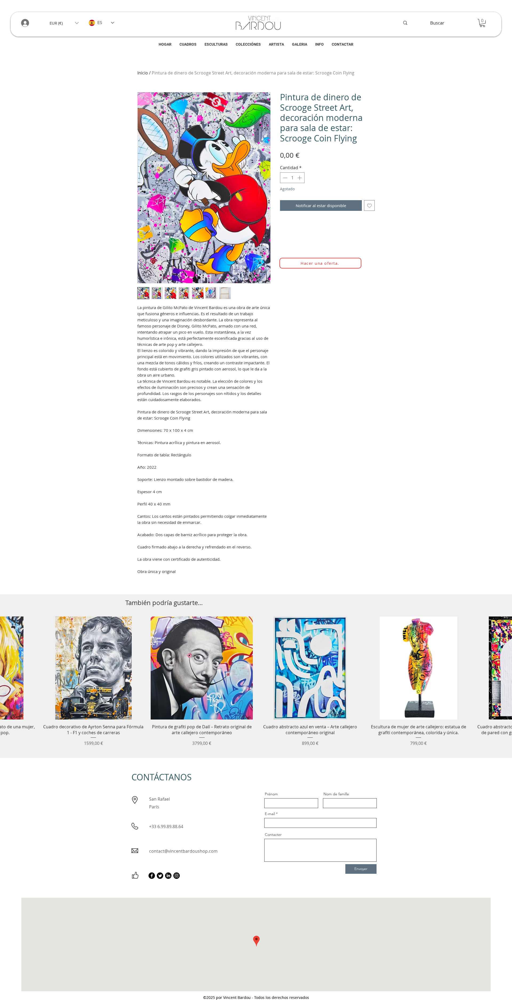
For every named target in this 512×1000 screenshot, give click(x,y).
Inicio (142, 73)
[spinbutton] (292, 178)
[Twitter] (160, 875)
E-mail (270, 814)
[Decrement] (284, 178)
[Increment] (300, 178)
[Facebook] (152, 875)
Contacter (273, 834)
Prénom (271, 794)
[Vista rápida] (93, 668)
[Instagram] (176, 875)
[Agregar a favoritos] (369, 205)
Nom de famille (336, 794)
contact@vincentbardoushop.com (183, 851)
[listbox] (64, 23)
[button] (64, 23)
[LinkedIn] (168, 875)
